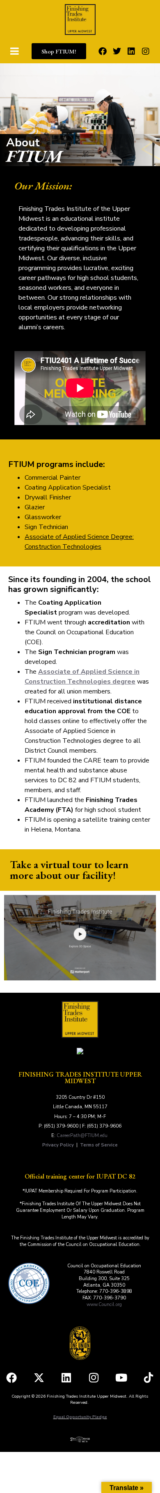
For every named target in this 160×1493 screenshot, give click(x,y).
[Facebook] (102, 51)
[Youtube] (121, 1377)
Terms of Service (99, 1145)
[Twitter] (117, 51)
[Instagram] (146, 51)
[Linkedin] (131, 51)
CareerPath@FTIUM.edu (82, 1135)
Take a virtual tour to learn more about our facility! (69, 870)
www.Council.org (104, 1304)
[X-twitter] (39, 1377)
